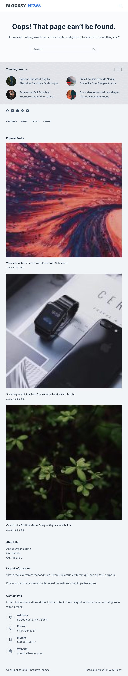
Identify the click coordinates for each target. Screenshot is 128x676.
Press (24, 121)
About (35, 121)
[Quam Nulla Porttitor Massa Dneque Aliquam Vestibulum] (64, 462)
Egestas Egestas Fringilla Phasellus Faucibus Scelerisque (39, 81)
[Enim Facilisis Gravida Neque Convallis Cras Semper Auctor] (71, 81)
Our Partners (14, 557)
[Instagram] (17, 110)
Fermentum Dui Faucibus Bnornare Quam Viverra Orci (37, 94)
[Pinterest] (22, 110)
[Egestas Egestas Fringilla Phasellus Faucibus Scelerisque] (11, 81)
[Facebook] (7, 110)
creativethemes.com (30, 653)
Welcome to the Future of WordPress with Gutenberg (36, 263)
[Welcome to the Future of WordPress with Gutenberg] (64, 200)
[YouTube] (27, 110)
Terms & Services (94, 669)
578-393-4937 (26, 630)
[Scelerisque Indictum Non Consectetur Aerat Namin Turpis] (64, 331)
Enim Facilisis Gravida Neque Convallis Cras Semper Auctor (98, 81)
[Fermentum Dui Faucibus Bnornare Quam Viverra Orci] (11, 95)
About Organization (18, 548)
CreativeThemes (40, 669)
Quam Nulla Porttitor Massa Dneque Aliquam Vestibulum (39, 525)
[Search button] (93, 49)
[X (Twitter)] (12, 110)
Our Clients (13, 553)
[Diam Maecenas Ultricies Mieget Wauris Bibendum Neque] (71, 95)
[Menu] (120, 5)
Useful (47, 121)
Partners (11, 121)
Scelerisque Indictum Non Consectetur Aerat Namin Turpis (40, 394)
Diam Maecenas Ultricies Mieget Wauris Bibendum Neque (99, 94)
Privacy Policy (114, 669)
